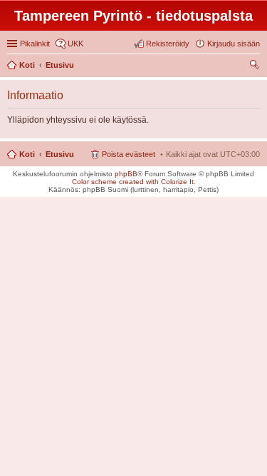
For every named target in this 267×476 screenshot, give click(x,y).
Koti (27, 154)
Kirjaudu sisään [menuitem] (233, 43)
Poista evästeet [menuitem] (128, 154)
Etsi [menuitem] (256, 66)
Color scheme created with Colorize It (133, 182)
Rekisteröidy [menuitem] (167, 43)
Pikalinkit (35, 43)
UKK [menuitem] (75, 43)
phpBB (126, 174)
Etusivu (60, 154)
